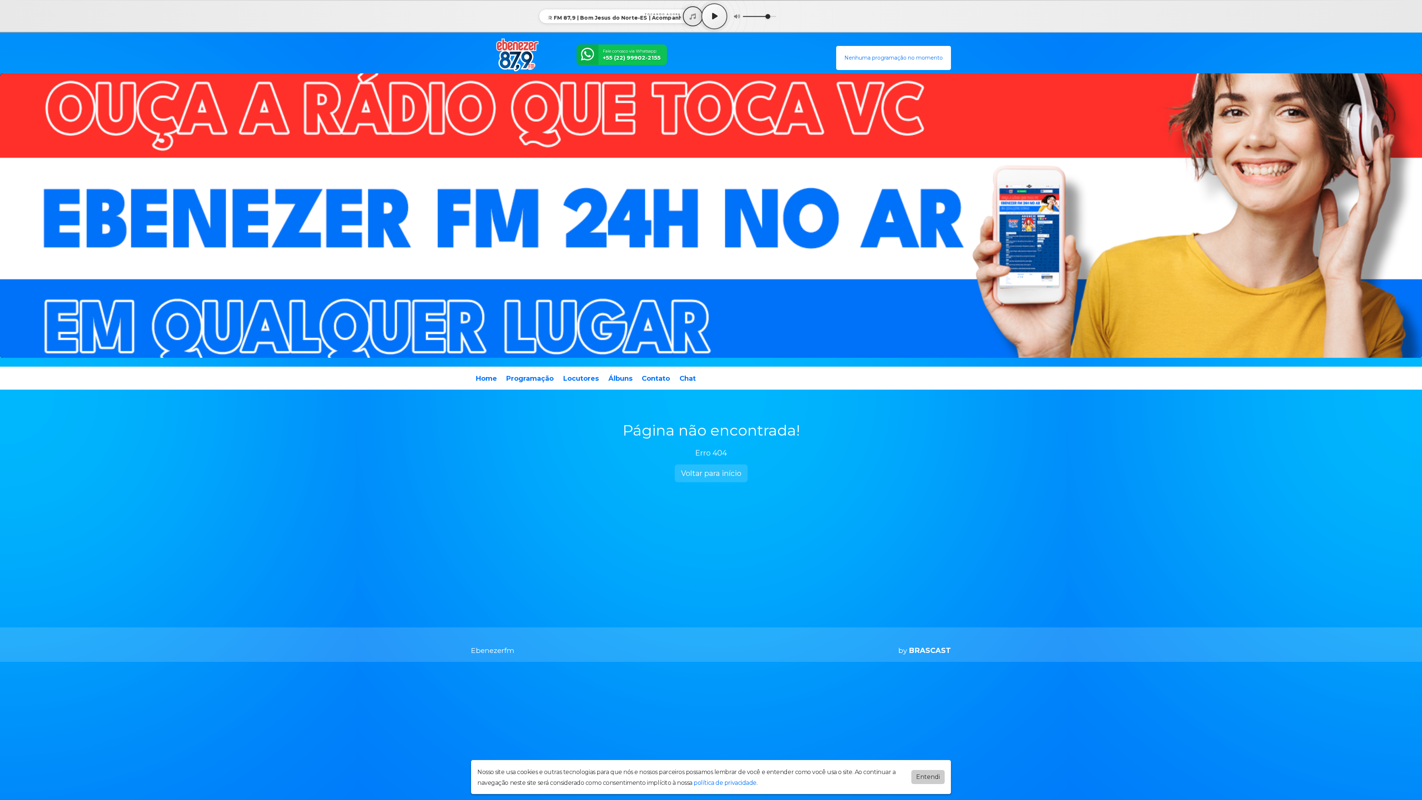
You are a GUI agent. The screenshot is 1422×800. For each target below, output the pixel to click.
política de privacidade (725, 782)
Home (486, 378)
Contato (656, 378)
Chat (688, 378)
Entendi (928, 776)
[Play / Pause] (714, 16)
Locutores (581, 378)
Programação (530, 378)
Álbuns (620, 378)
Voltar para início (711, 473)
